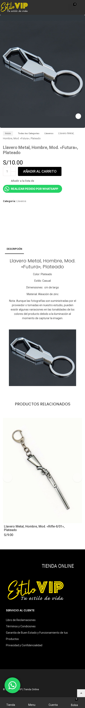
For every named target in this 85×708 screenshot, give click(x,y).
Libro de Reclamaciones (21, 620)
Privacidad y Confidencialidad (24, 645)
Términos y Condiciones (21, 626)
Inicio (8, 133)
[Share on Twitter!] (11, 218)
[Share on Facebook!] (4, 218)
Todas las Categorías (28, 133)
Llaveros (48, 133)
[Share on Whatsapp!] (17, 218)
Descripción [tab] (14, 249)
